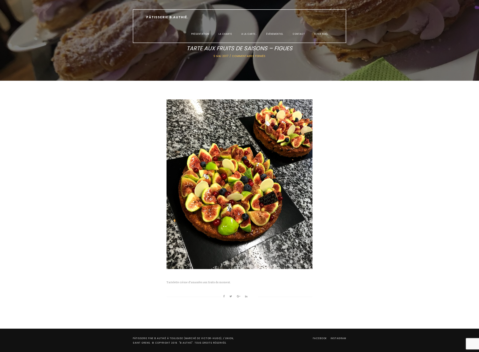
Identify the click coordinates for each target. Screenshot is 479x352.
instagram (338, 338)
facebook (320, 338)
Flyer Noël (321, 33)
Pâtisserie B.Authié (167, 17)
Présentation (200, 33)
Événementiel (274, 33)
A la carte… (249, 33)
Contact (299, 33)
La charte (225, 33)
